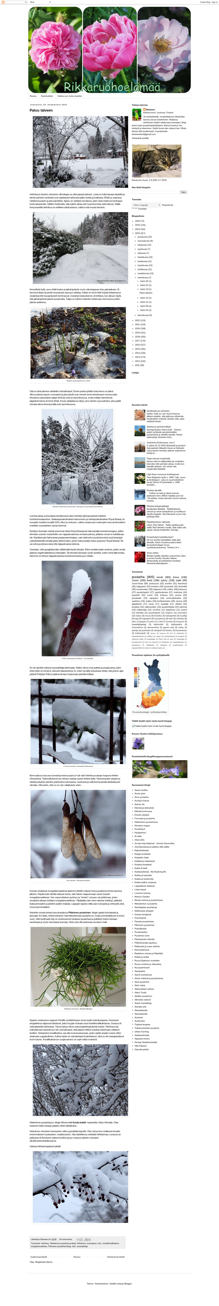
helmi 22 (144, 285)
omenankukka (169, 636)
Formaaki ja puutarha (145, 818)
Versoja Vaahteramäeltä (146, 1042)
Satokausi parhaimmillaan (159, 426)
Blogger (128, 1283)
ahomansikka (153, 627)
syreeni (184, 610)
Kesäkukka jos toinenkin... (159, 411)
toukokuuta (143, 265)
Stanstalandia (141, 1010)
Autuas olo (140, 804)
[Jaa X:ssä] (83, 1239)
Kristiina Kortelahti (143, 864)
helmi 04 (144, 310)
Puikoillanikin (141, 928)
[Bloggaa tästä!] (80, 1239)
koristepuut (92, 1243)
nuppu (158, 636)
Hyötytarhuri (140, 832)
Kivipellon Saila (142, 857)
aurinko (168, 583)
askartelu (156, 610)
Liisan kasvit (140, 889)
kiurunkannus (181, 630)
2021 (137, 324)
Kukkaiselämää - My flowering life (150, 872)
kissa (176, 577)
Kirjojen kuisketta (142, 854)
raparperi (153, 598)
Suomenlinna (137, 627)
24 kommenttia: (66, 1239)
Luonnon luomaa (142, 893)
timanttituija (151, 639)
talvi (74, 1246)
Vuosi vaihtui (153, 553)
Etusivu (33, 96)
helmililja (139, 613)
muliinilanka (150, 645)
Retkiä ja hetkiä (142, 957)
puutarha (138, 577)
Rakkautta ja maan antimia (147, 946)
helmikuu (45, 1243)
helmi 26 (144, 281)
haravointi (168, 586)
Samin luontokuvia (143, 975)
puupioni (181, 636)
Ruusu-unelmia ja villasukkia (148, 964)
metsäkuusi (136, 645)
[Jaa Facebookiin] (86, 1239)
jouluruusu (154, 583)
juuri (171, 639)
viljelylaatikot (176, 624)
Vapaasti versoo (142, 1038)
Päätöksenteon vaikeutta (158, 522)
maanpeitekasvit (138, 636)
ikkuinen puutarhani (80, 912)
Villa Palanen (141, 1046)
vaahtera (136, 601)
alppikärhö (137, 604)
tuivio (147, 648)
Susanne (139, 1017)
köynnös (155, 642)
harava (152, 633)
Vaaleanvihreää (142, 1035)
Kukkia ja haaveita (143, 875)
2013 (137, 357)
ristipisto (169, 613)
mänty (181, 627)
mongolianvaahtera (39, 1246)
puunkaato (146, 630)
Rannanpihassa (142, 950)
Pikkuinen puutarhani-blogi (59, 1246)
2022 (137, 320)
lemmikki (183, 586)
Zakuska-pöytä (142, 1049)
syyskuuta (143, 249)
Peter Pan (162, 639)
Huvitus (168, 630)
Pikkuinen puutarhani (144, 925)
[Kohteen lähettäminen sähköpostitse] (78, 1239)
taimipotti (158, 630)
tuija (136, 619)
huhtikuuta (143, 269)
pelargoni (163, 645)
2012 (137, 361)
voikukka (180, 619)
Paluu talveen (41, 110)
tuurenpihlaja (82, 1246)
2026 (137, 221)
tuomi (150, 595)
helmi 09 (144, 306)
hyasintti (136, 595)
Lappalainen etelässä (145, 886)
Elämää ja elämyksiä (144, 808)
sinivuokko (182, 613)
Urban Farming (142, 1031)
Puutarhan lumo (142, 935)
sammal (183, 607)
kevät (160, 577)
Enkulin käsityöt (142, 815)
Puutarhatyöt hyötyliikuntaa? (160, 537)
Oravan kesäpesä (143, 914)
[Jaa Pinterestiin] (89, 1239)
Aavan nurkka (141, 790)
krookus (155, 586)
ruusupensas (159, 619)
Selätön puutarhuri (143, 996)
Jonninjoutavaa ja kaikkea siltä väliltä (152, 847)
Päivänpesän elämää (144, 939)
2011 (137, 365)
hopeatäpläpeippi (139, 624)
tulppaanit (141, 586)
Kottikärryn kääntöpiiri (145, 861)
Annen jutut (140, 793)
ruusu (151, 604)
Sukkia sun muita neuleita (70, 96)
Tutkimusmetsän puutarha (147, 1028)
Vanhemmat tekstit (116, 1257)
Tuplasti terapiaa (142, 1024)
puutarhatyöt (143, 592)
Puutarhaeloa (141, 932)
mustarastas (142, 589)
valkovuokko (150, 607)
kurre (147, 642)
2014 (137, 353)
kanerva (163, 633)
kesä (149, 580)
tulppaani (157, 589)
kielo (134, 622)
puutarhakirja (168, 607)
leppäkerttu (170, 610)
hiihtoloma (81, 1243)
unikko (170, 589)
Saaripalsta (140, 971)
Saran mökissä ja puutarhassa (149, 978)
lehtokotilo (180, 633)
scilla (160, 622)
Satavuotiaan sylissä (144, 989)
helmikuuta (143, 277)
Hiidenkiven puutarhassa (146, 822)
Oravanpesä (140, 918)
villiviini (178, 604)
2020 (137, 328)
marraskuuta (144, 241)
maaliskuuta (144, 273)
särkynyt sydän (137, 639)
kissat (147, 616)
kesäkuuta (143, 261)
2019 (137, 332)
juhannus (182, 589)
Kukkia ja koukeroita (144, 879)
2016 (137, 345)
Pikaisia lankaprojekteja (158, 506)
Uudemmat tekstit (38, 1257)
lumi (99, 1243)
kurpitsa (135, 607)
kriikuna (163, 595)
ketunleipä (180, 639)
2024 (137, 229)
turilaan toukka (157, 648)
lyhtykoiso (165, 642)
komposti (180, 622)
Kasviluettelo (47, 96)
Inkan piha (139, 840)
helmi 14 (144, 298)
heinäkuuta (143, 257)
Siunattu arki (140, 1006)
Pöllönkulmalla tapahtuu (146, 943)
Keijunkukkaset (142, 850)
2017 (137, 340)
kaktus (139, 616)
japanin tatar (168, 627)
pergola (142, 622)
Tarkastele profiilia (140, 138)
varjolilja (164, 604)
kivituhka (158, 616)
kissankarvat (136, 642)
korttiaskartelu (163, 601)
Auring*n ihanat (142, 800)
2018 (137, 336)
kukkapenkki (171, 616)
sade (178, 580)
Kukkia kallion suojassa (145, 882)
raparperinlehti (137, 648)
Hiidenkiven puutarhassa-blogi (63, 1243)
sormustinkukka (173, 598)
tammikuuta (143, 315)
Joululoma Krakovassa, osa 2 (160, 442)
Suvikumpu (140, 1021)
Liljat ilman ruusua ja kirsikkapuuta (163, 474)
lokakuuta (142, 245)
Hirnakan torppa (142, 825)
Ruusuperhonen (142, 967)
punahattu (136, 598)
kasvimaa (182, 583)
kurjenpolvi (146, 619)
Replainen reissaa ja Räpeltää (149, 953)
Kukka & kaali (141, 868)
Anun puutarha (142, 797)
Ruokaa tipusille (154, 490)
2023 (137, 233)
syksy (164, 580)
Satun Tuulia (140, 992)
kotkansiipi (142, 610)
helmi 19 (144, 289)
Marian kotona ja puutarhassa (149, 900)
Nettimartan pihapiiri (144, 911)
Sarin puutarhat (142, 982)
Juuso (135, 580)
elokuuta (142, 253)
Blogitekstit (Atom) (43, 1262)
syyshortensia (161, 592)
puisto (152, 622)
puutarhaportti (154, 613)
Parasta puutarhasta (144, 921)
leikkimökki (158, 624)
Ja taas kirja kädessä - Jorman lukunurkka (154, 843)
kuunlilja (183, 616)
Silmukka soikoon (143, 999)
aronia (178, 595)
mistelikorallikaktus (110, 1243)
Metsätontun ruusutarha (146, 903)
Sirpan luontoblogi (143, 1003)
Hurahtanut (140, 829)
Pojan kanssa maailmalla (158, 458)
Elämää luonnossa (143, 811)
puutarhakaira (178, 645)
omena (179, 601)
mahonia (178, 592)
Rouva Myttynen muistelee (147, 960)
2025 (137, 225)
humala (169, 622)
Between (150, 109)
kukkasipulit (140, 633)
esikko (149, 601)
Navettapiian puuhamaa (146, 907)
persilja (135, 630)
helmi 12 (144, 302)
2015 (137, 349)
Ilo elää (138, 836)
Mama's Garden (142, 896)
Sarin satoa (140, 985)
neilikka (150, 636)
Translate (142, 209)
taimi (171, 619)
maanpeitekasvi (178, 642)
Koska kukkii (79, 1122)
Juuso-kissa (137, 583)
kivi (171, 633)
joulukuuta (143, 237)
